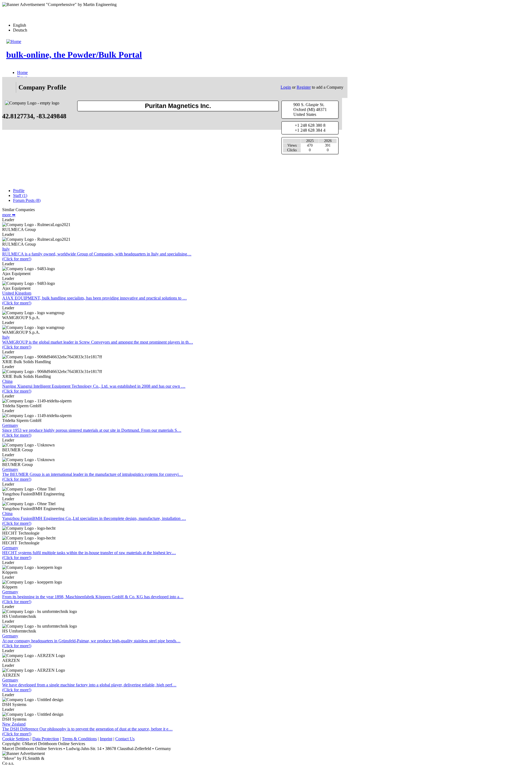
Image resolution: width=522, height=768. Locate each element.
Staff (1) (20, 195)
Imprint (106, 738)
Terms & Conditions (79, 738)
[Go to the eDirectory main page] (9, 87)
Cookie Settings (15, 738)
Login (286, 87)
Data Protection (45, 738)
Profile (18, 190)
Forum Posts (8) (27, 200)
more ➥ (8, 214)
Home (22, 72)
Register (304, 87)
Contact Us (125, 738)
